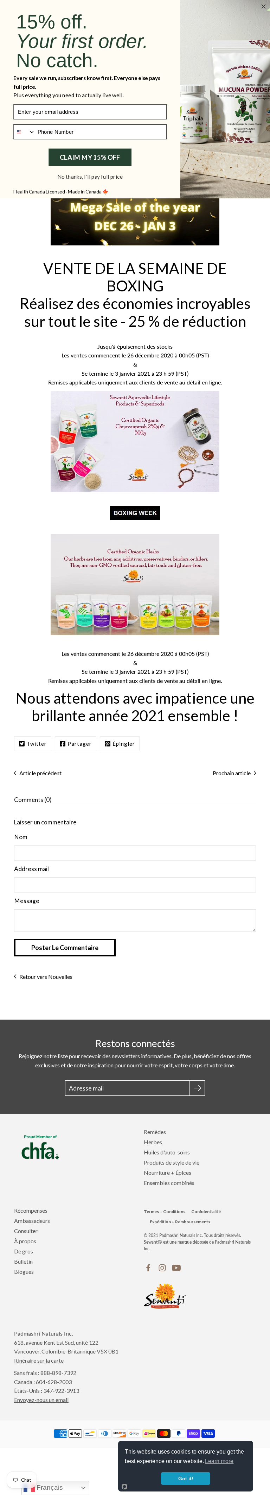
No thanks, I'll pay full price (90, 176)
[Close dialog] (263, 6)
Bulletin (23, 1261)
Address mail (31, 868)
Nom (20, 837)
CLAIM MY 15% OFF (90, 157)
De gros (23, 1251)
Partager (80, 743)
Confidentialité (206, 1211)
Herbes (153, 1142)
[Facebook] (148, 1267)
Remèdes (155, 1131)
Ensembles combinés (169, 1182)
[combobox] (24, 132)
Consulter (26, 1230)
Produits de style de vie (171, 1162)
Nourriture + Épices (167, 1172)
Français (49, 1487)
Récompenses (30, 1210)
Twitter (37, 743)
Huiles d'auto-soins (167, 1152)
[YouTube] (176, 1267)
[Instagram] (162, 1267)
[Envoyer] (197, 1088)
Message (26, 900)
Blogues (24, 1271)
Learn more (219, 1461)
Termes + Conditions (164, 1211)
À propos (25, 1241)
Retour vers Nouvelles (45, 976)
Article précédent (40, 773)
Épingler (123, 743)
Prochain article (232, 773)
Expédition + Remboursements (180, 1221)
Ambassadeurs (32, 1220)
